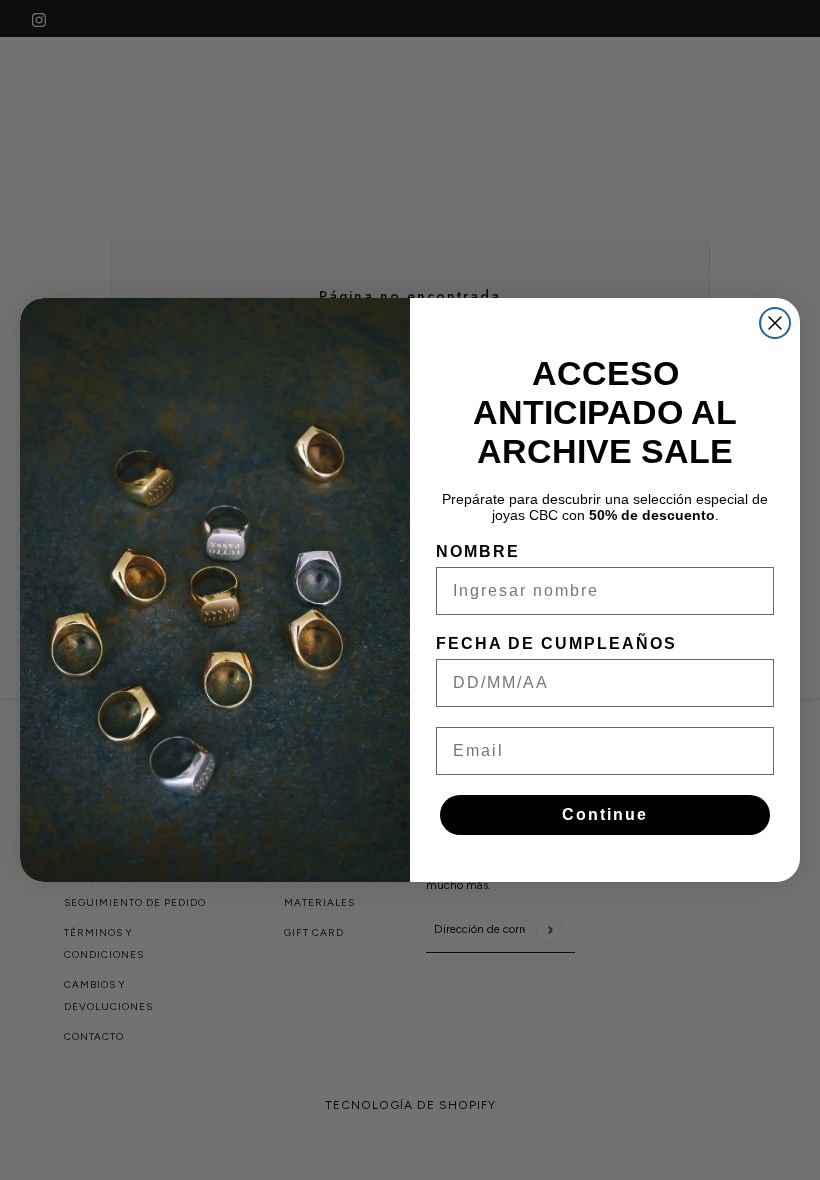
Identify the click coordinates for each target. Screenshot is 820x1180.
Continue (605, 814)
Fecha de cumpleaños (556, 643)
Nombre (478, 551)
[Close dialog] (775, 323)
